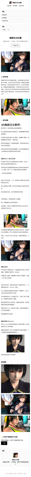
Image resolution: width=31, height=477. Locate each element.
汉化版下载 (21, 5)
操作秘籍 (15, 5)
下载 (4, 443)
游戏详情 (9, 5)
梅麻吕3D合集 (17, 2)
